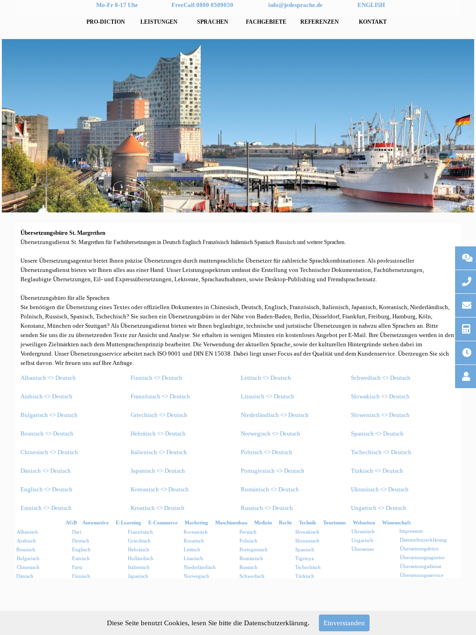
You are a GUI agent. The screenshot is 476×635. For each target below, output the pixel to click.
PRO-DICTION (105, 22)
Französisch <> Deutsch (160, 396)
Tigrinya (304, 558)
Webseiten (364, 522)
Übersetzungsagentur (422, 557)
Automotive (95, 522)
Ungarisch (362, 540)
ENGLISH (371, 4)
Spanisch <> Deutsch (377, 433)
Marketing (196, 522)
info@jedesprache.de (295, 4)
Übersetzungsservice (421, 575)
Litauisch (193, 558)
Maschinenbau (231, 522)
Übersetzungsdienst (420, 566)
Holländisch (140, 558)
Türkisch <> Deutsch (377, 470)
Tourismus (334, 522)
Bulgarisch (28, 558)
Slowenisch (307, 540)
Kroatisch (194, 540)
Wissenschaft (396, 522)
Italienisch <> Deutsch (159, 452)
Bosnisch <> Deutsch (46, 433)
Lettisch (192, 549)
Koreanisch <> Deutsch (160, 489)
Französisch (140, 532)
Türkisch (304, 576)
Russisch (248, 567)
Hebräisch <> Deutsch (158, 433)
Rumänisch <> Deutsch (270, 489)
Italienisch (139, 567)
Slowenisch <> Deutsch (380, 414)
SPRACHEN (212, 22)
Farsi (77, 567)
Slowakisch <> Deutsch (380, 396)
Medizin (263, 522)
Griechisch (139, 540)
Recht (285, 522)
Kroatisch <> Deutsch (158, 507)
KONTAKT (373, 22)
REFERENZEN (319, 22)
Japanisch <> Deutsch (158, 470)
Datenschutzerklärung (423, 539)
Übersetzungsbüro (419, 548)
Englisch (81, 549)
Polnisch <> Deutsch (266, 452)
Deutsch (80, 540)
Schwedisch (251, 576)
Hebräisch (138, 549)
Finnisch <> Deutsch (156, 377)
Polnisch (248, 540)
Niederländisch (200, 567)
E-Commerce (163, 522)
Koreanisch (196, 532)
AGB (71, 522)
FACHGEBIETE (266, 22)
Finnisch (81, 576)
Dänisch (24, 576)
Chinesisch (28, 567)
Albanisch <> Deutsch (48, 377)
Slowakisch (307, 532)
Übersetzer (362, 549)
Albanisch (27, 532)
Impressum (411, 531)
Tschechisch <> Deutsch (381, 452)
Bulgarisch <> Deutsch (49, 414)
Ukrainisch (363, 531)
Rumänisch (251, 558)
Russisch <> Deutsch (267, 507)
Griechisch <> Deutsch (159, 414)
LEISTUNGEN (159, 22)
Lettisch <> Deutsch (266, 377)
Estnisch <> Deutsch (46, 507)
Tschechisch (308, 567)
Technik (307, 522)
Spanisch (304, 549)
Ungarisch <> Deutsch (378, 507)
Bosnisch (25, 549)
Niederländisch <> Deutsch (275, 414)
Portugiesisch (253, 549)
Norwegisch (196, 576)
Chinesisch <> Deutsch (49, 452)
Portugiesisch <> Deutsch (272, 470)
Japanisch (138, 576)
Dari (76, 532)
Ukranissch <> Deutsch (380, 489)
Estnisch (81, 558)
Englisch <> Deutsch (46, 489)
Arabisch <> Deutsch (46, 396)
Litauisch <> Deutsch (267, 396)
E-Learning (128, 522)
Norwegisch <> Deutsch (270, 433)
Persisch (248, 532)
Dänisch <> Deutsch (45, 470)
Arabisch (26, 540)
